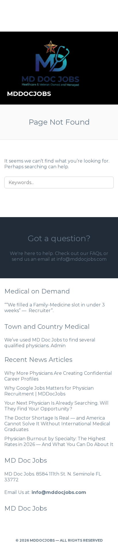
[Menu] (108, 68)
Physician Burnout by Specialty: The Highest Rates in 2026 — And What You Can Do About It (58, 441)
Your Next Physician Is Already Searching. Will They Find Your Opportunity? (56, 406)
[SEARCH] (106, 182)
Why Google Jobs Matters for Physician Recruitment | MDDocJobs (49, 391)
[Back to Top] (59, 547)
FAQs (95, 253)
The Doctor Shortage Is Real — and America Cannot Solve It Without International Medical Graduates (57, 423)
